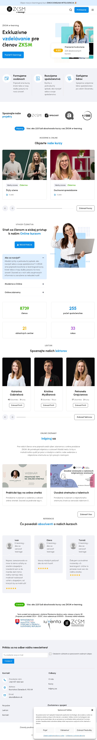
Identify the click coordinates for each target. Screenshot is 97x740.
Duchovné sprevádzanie (20, 190)
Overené (19, 604)
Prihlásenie (81, 10)
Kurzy (50, 684)
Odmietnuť (64, 730)
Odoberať (8, 661)
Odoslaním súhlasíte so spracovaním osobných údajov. (72, 654)
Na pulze (6, 705)
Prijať (45, 730)
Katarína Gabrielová (16, 393)
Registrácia (26, 245)
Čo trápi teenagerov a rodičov (75, 492)
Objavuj (19, 128)
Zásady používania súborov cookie (53, 735)
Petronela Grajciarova (80, 393)
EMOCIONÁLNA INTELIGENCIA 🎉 (62, 3)
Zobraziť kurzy (85, 208)
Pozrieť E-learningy (13, 55)
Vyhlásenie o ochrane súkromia (75, 735)
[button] (92, 710)
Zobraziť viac (86, 514)
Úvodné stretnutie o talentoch (26, 492)
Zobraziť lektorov (84, 417)
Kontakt (5, 715)
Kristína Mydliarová (48, 393)
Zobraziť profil (16, 405)
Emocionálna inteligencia (69, 190)
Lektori (5, 710)
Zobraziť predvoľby (84, 730)
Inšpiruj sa (52, 688)
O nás (51, 679)
